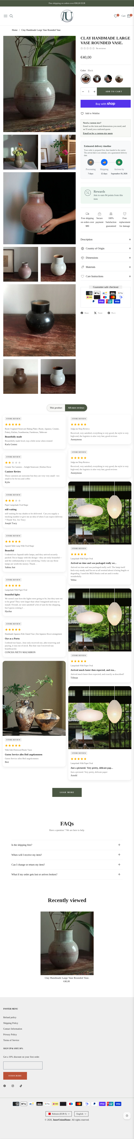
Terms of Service (11, 1040)
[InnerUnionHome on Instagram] (13, 1086)
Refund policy (9, 1017)
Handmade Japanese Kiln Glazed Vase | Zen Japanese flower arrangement (33, 634)
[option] (39, 84)
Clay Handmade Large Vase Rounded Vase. (67, 978)
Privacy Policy (10, 1034)
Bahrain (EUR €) (59, 1114)
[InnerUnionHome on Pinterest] (5, 1086)
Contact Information (12, 1029)
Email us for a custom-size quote (98, 133)
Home (14, 30)
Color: (87, 70)
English (79, 1114)
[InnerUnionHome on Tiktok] (22, 1086)
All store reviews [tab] (76, 408)
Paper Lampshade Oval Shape (16, 505)
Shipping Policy (10, 1023)
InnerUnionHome (61, 1120)
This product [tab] (56, 408)
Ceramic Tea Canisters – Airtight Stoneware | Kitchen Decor (28, 467)
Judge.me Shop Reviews (80, 429)
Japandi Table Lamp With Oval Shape (19, 546)
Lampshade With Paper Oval (16, 590)
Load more (67, 792)
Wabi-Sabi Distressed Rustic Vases (18, 750)
